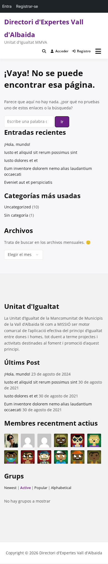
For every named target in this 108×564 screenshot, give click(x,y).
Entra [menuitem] (7, 6)
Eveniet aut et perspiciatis (28, 182)
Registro (84, 51)
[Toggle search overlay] (44, 51)
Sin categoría (16, 215)
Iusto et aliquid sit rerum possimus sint (40, 152)
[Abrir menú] (98, 51)
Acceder (62, 51)
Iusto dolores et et (21, 160)
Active (25, 487)
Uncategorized (17, 206)
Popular (40, 487)
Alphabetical (61, 487)
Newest (10, 487)
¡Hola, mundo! (17, 144)
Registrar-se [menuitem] (27, 6)
